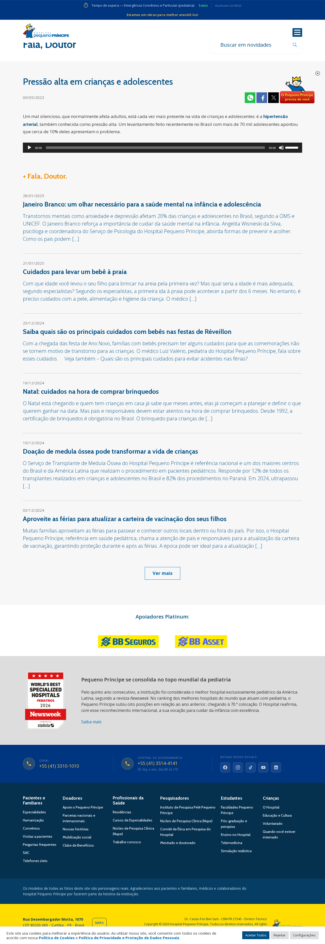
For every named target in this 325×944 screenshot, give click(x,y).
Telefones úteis (35, 861)
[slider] (292, 147)
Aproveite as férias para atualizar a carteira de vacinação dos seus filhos (124, 519)
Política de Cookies (57, 937)
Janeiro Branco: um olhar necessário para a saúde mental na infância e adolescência (142, 204)
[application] (162, 148)
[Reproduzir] (29, 147)
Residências (122, 812)
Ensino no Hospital (235, 834)
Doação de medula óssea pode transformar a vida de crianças (110, 451)
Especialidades (34, 812)
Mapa (99, 923)
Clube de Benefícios (78, 845)
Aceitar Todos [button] (255, 935)
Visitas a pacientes (37, 836)
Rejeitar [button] (280, 935)
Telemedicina (231, 842)
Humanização (33, 820)
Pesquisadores (174, 798)
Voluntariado (273, 823)
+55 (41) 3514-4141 (157, 763)
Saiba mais (91, 722)
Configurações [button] (304, 935)
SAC (26, 852)
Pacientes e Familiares (34, 800)
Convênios (31, 828)
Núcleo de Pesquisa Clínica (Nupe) (186, 821)
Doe (297, 90)
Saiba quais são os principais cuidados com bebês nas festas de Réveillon (127, 332)
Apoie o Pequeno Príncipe (83, 807)
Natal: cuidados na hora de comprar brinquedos (91, 391)
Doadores (72, 798)
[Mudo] (281, 147)
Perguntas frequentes (39, 844)
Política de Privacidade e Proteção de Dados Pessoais (129, 937)
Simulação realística (236, 851)
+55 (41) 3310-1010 (59, 766)
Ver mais (162, 573)
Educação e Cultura (277, 815)
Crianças (271, 798)
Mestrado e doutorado (178, 842)
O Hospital (271, 807)
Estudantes (231, 798)
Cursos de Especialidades (132, 820)
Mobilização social (77, 837)
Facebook (261, 97)
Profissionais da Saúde (128, 800)
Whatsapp (250, 97)
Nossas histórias (76, 829)
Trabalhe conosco (127, 842)
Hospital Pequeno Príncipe (46, 31)
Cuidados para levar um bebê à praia (75, 272)
